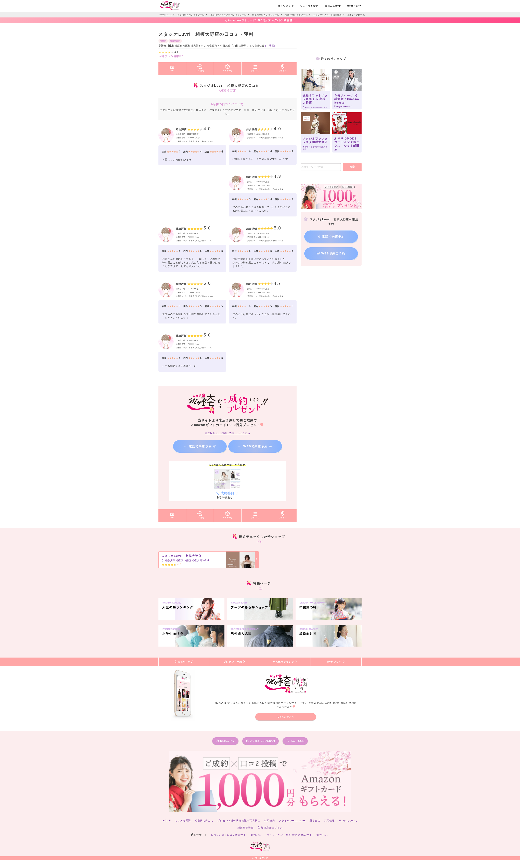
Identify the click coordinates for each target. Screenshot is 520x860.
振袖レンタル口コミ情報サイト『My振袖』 (237, 834)
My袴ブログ (334, 661)
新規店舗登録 (245, 827)
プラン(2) (255, 71)
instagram (227, 741)
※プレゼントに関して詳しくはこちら (227, 433)
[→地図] (270, 45)
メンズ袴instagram (262, 741)
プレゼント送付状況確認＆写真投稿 (238, 820)
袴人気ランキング (284, 661)
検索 (352, 166)
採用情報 (329, 820)
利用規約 (269, 820)
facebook (296, 741)
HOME (166, 820)
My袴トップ (185, 661)
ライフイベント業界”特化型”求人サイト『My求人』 (298, 834)
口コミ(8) (200, 71)
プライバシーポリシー (292, 820)
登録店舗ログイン (271, 827)
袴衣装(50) (227, 71)
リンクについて (348, 820)
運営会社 (315, 820)
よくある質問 (183, 820)
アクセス (283, 71)
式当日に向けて (204, 820)
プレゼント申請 (233, 661)
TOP (172, 71)
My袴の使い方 (285, 716)
